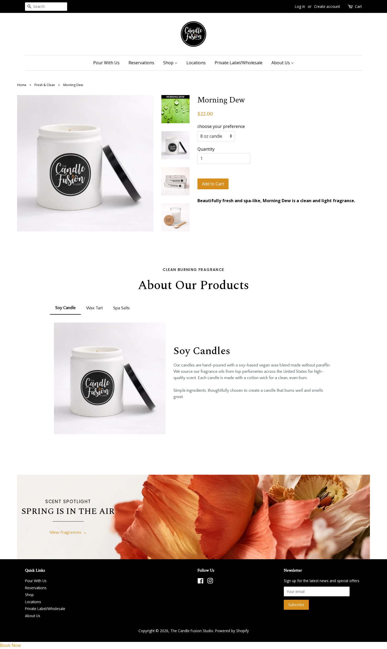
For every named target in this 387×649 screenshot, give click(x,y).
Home (21, 85)
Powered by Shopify (232, 630)
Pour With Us (106, 63)
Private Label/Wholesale (238, 63)
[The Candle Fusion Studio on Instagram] (210, 581)
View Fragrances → (68, 532)
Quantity (206, 149)
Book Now (10, 645)
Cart (358, 6)
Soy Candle (65, 307)
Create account (327, 6)
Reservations (141, 63)
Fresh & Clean (44, 85)
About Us (281, 63)
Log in (300, 6)
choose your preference (221, 126)
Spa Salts (121, 308)
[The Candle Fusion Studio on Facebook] (200, 581)
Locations (196, 63)
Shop (169, 63)
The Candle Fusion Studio (191, 630)
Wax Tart (94, 308)
